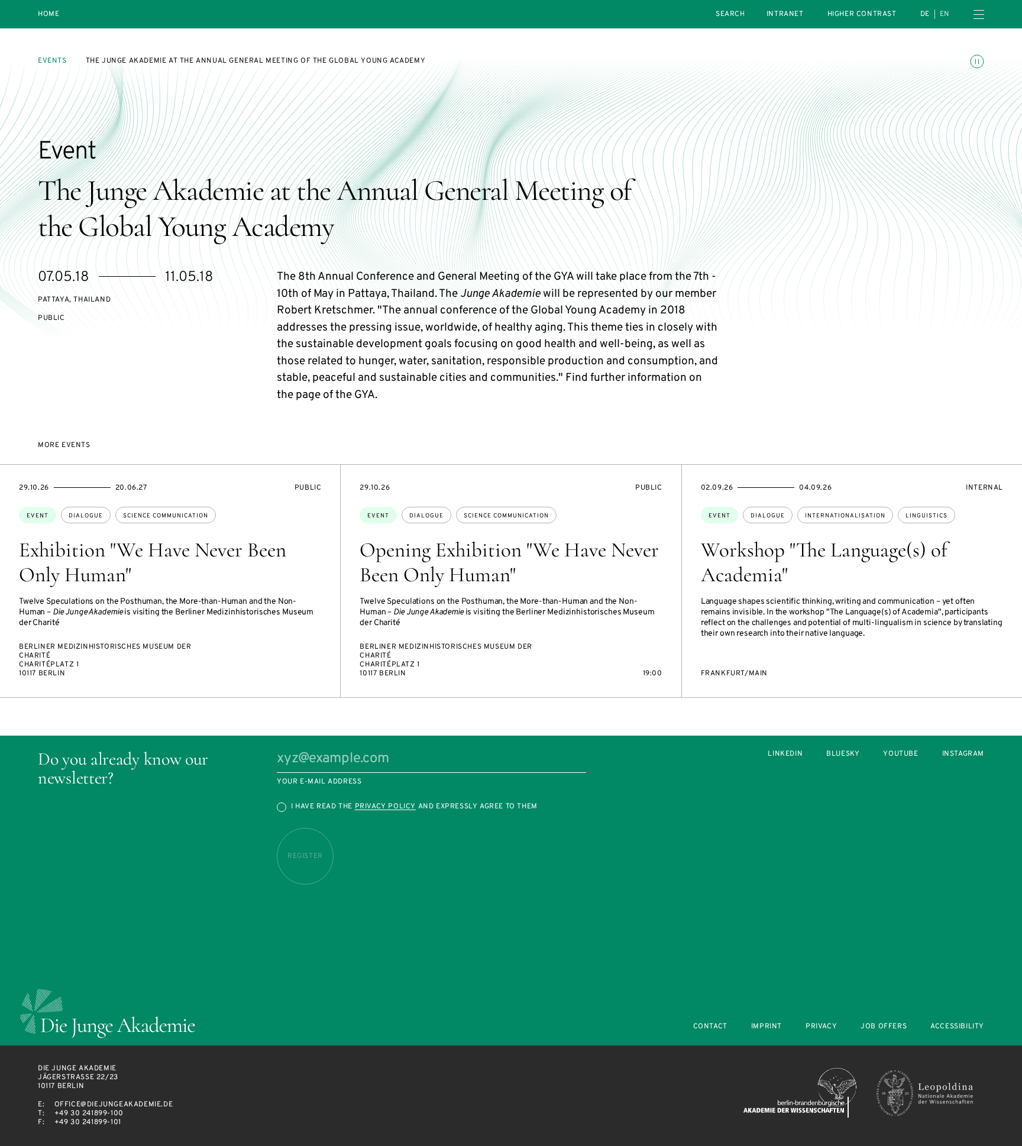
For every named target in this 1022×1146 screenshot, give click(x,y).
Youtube (900, 754)
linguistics (926, 516)
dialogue (86, 516)
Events (52, 61)
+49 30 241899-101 (87, 1122)
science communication (165, 516)
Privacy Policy (385, 806)
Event (37, 516)
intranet (785, 14)
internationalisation (845, 516)
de (925, 14)
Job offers (884, 1026)
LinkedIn (785, 754)
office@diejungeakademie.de (113, 1104)
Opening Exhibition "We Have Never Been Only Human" (509, 562)
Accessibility (957, 1026)
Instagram (963, 754)
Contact (710, 1026)
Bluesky (842, 754)
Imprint (766, 1026)
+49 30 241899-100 (89, 1113)
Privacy (821, 1026)
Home (48, 14)
